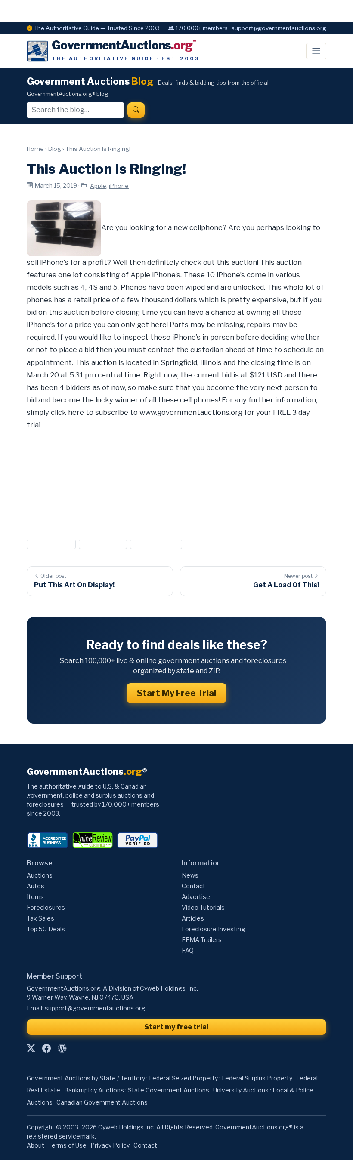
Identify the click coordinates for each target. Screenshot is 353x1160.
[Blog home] (62, 1048)
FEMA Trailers (202, 939)
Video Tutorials (203, 907)
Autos (35, 886)
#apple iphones (102, 544)
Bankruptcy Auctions (94, 1090)
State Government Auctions (168, 1090)
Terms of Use (67, 1145)
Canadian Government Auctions (102, 1102)
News (190, 875)
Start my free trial (176, 1027)
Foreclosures (46, 907)
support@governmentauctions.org (95, 1008)
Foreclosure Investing (213, 929)
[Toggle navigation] (316, 51)
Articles (193, 918)
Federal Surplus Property (257, 1078)
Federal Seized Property (183, 1078)
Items (35, 896)
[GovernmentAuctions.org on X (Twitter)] (31, 1048)
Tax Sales (40, 918)
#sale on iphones (156, 544)
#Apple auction (51, 544)
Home (35, 148)
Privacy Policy (110, 1145)
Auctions (40, 875)
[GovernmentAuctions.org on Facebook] (46, 1048)
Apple (98, 185)
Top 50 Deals (46, 929)
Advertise (196, 896)
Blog (54, 148)
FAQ (188, 950)
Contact (193, 886)
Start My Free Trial (176, 693)
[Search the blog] (136, 110)
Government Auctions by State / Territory (86, 1078)
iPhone (119, 185)
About (35, 1145)
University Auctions (241, 1090)
